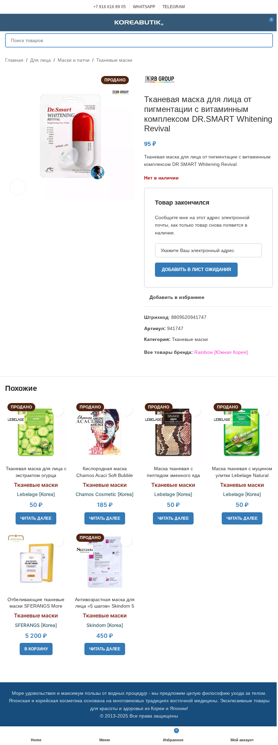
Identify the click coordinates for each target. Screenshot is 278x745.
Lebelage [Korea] (36, 494)
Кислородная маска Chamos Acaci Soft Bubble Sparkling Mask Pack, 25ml (105, 475)
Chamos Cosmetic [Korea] (105, 494)
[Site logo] (139, 22)
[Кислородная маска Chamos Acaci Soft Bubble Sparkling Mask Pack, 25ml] (105, 432)
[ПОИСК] (266, 40)
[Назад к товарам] (261, 60)
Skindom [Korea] (104, 625)
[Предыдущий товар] (253, 60)
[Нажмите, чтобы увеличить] (17, 187)
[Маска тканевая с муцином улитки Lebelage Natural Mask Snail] (242, 432)
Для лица (40, 60)
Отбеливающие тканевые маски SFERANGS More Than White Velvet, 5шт (35, 606)
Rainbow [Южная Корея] (221, 352)
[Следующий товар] (269, 60)
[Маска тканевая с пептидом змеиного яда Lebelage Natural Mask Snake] (173, 432)
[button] (36, 649)
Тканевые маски (114, 60)
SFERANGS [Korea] (36, 625)
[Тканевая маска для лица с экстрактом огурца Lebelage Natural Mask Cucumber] (36, 432)
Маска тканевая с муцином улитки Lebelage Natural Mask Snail (242, 475)
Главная (14, 60)
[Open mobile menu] (8, 22)
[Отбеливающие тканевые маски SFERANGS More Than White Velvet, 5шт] (36, 562)
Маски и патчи (74, 60)
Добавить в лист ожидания (196, 269)
